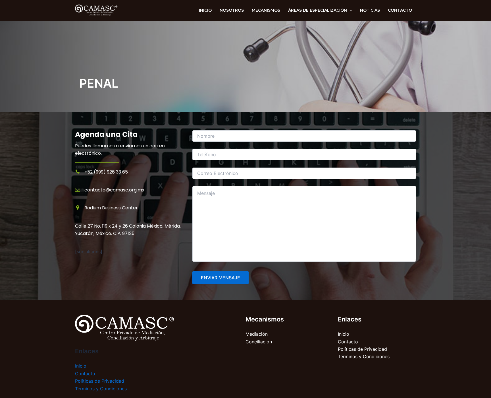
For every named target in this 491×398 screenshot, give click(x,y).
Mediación (257, 334)
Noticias (370, 10)
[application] (349, 10)
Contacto (400, 10)
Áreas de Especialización (317, 10)
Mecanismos (266, 10)
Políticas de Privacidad (99, 381)
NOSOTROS (232, 10)
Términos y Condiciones (101, 388)
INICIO (205, 10)
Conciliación (259, 342)
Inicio (80, 366)
